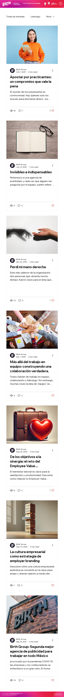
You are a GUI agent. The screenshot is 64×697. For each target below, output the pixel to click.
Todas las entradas (15, 16)
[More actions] (54, 70)
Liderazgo (35, 16)
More (48, 16)
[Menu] (61, 3)
